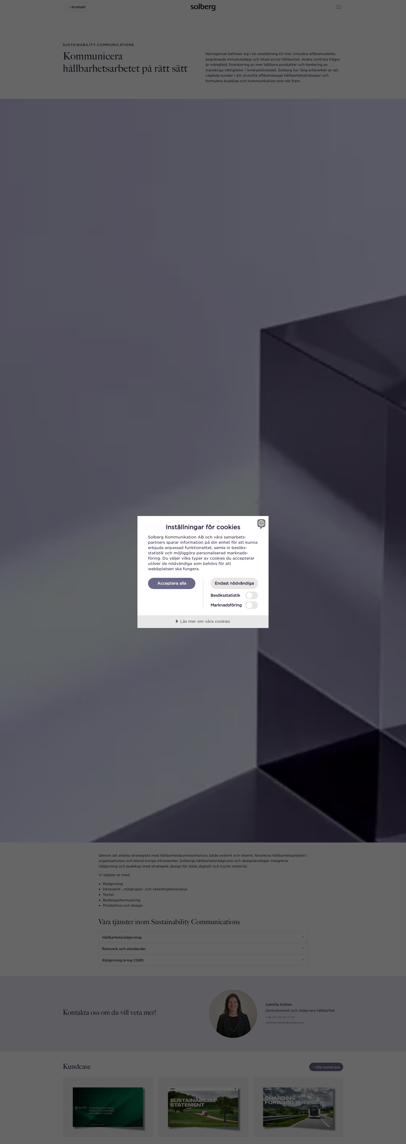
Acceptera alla (171, 583)
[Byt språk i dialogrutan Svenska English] (261, 524)
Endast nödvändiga (234, 583)
